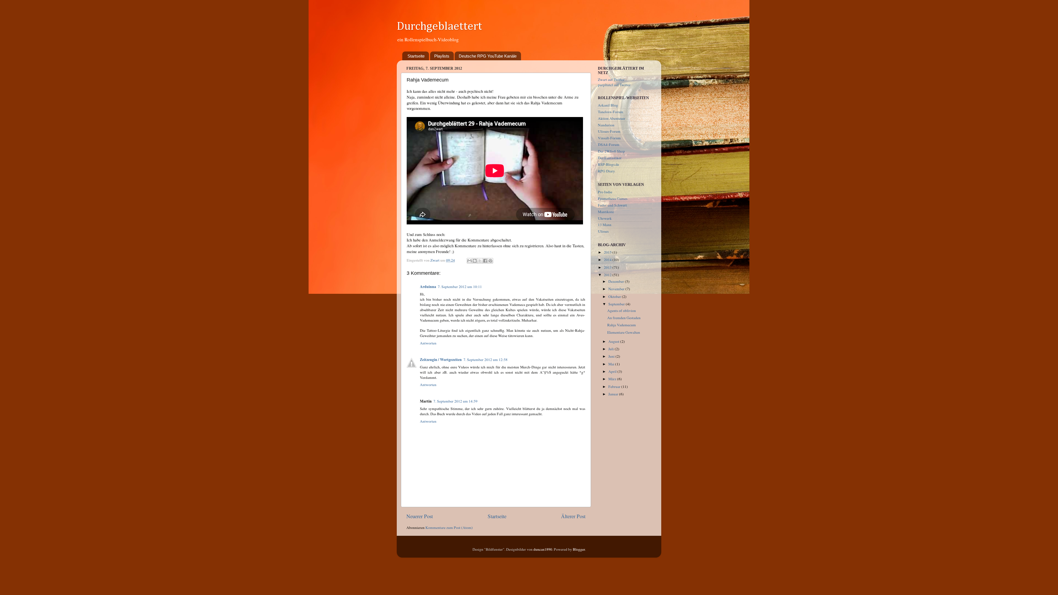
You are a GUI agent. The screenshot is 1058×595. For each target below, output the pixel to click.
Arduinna (428, 286)
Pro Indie (605, 191)
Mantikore (606, 211)
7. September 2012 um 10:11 (460, 286)
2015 (608, 252)
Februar (614, 386)
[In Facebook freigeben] (485, 260)
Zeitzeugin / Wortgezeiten (441, 359)
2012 (608, 274)
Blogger (579, 549)
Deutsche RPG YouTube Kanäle (488, 56)
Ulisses (603, 231)
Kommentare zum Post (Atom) (449, 527)
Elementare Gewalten (623, 332)
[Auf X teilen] (480, 260)
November (616, 288)
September (617, 303)
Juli (611, 348)
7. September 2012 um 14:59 (455, 401)
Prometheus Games (612, 198)
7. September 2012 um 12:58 (485, 359)
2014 (608, 259)
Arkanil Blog (608, 105)
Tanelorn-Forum (610, 111)
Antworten (428, 343)
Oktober (615, 296)
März (612, 378)
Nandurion (606, 125)
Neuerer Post (419, 516)
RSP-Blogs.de (608, 164)
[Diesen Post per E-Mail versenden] (469, 260)
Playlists (441, 56)
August (614, 341)
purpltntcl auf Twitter (614, 84)
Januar (613, 394)
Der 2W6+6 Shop (611, 151)
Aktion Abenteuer (611, 118)
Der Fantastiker (610, 157)
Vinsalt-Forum (609, 137)
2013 (608, 267)
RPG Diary (606, 171)
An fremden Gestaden (624, 317)
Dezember (616, 281)
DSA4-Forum (608, 144)
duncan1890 (542, 549)
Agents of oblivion (621, 310)
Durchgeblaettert (439, 26)
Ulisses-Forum (609, 131)
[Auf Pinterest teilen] (490, 260)
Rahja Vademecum (621, 324)
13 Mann (604, 224)
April (612, 371)
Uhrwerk (605, 218)
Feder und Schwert (612, 205)
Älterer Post (573, 516)
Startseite (416, 56)
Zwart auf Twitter (611, 79)
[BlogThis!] (474, 260)
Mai (611, 364)
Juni (612, 356)
